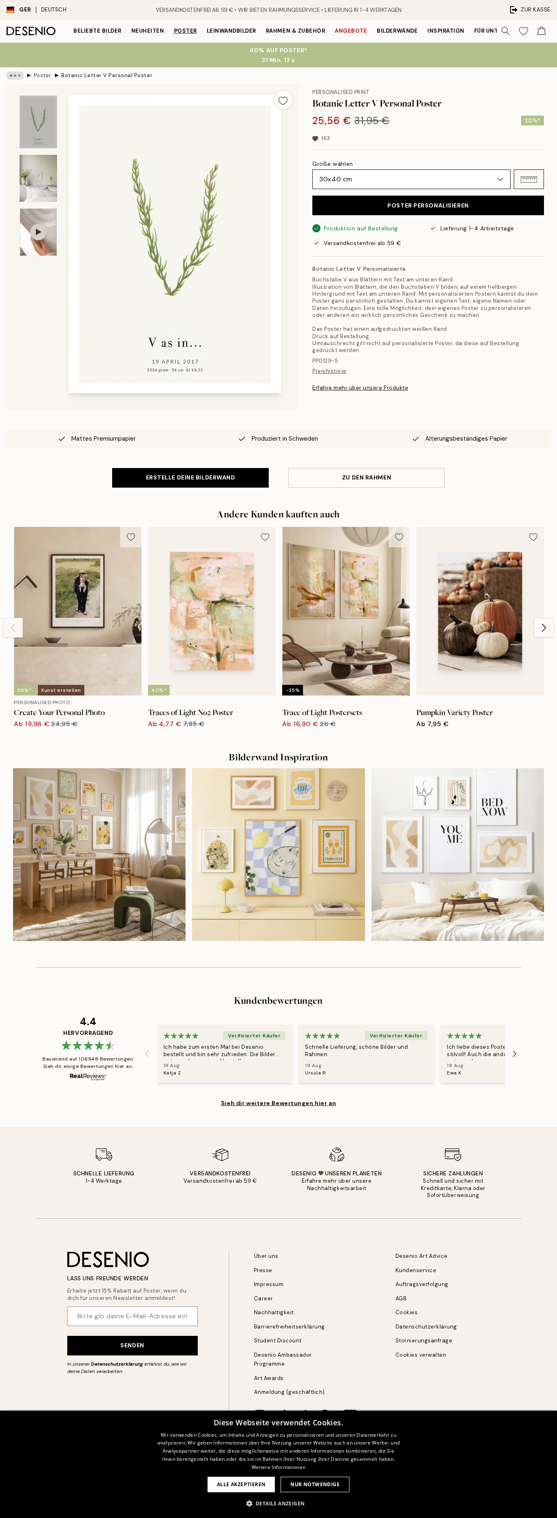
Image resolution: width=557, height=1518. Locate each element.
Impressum (269, 1284)
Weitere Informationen (278, 1467)
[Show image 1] (38, 122)
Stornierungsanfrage (424, 1340)
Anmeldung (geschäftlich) (289, 1392)
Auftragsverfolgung (422, 1284)
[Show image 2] (38, 178)
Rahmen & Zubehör (295, 30)
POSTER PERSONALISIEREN (428, 205)
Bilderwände (397, 30)
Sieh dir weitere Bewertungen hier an (278, 1103)
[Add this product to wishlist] (283, 100)
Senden (132, 1345)
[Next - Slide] (544, 628)
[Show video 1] (38, 232)
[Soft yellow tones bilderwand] (278, 854)
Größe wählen (332, 163)
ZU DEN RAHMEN (366, 477)
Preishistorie (329, 371)
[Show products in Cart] (541, 31)
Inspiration (445, 30)
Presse (263, 1270)
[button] (529, 179)
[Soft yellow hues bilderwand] (99, 854)
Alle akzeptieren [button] (241, 1484)
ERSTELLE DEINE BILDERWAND (190, 477)
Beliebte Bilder (97, 30)
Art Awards (269, 1378)
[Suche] (506, 31)
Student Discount (278, 1340)
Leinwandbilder (231, 30)
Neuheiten (147, 30)
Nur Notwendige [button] (315, 1484)
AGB (401, 1298)
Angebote (351, 30)
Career (263, 1298)
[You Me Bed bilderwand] (457, 854)
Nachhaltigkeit (274, 1312)
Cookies (407, 1312)
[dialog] (278, 1464)
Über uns (266, 1256)
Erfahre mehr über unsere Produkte (360, 387)
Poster (185, 30)
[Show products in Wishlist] (524, 31)
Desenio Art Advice (422, 1256)
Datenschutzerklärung (117, 1364)
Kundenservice (416, 1270)
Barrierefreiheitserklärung (289, 1326)
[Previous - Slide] (13, 628)
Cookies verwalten (421, 1354)
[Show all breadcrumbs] (15, 75)
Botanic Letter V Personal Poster (107, 75)
